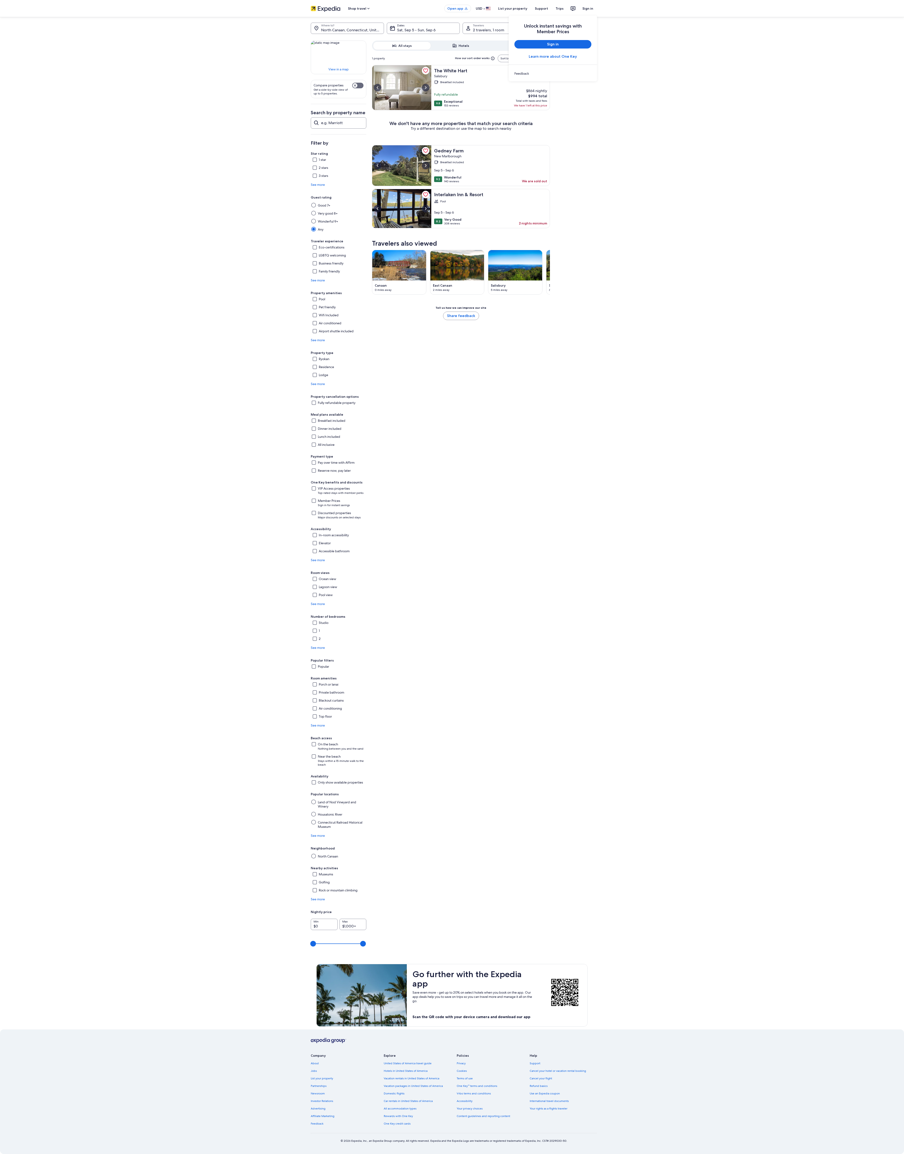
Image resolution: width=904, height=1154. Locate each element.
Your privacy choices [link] (470, 1108)
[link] (553, 73)
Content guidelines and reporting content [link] (483, 1116)
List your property (512, 8)
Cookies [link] (462, 1071)
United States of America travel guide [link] (408, 1063)
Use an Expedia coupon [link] (545, 1093)
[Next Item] (550, 272)
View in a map (338, 69)
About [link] (315, 1063)
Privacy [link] (461, 1063)
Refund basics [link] (539, 1086)
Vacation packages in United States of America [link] (413, 1086)
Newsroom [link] (318, 1093)
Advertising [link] (318, 1108)
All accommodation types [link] (400, 1108)
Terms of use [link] (465, 1078)
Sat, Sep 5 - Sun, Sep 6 (416, 30)
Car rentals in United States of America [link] (408, 1101)
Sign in (587, 8)
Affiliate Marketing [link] (322, 1116)
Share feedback (461, 315)
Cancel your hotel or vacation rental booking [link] (558, 1071)
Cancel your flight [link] (541, 1078)
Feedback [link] (317, 1124)
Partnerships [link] (319, 1086)
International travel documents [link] (549, 1101)
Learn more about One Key (553, 56)
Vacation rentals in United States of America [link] (411, 1078)
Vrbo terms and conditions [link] (474, 1093)
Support (541, 8)
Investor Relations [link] (322, 1101)
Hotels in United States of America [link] (406, 1071)
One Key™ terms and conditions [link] (477, 1086)
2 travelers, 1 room (488, 30)
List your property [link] (322, 1078)
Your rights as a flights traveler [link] (548, 1108)
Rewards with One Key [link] (398, 1116)
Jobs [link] (314, 1071)
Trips (560, 8)
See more (318, 185)
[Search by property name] (338, 123)
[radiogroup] (461, 46)
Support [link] (535, 1063)
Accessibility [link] (464, 1101)
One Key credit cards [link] (397, 1124)
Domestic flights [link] (394, 1093)
